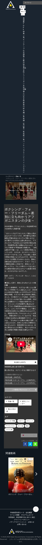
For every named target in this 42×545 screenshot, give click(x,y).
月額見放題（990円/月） (13, 377)
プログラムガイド (27, 515)
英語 (27, 426)
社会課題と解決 (24, 56)
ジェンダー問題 (10, 421)
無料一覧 (24, 136)
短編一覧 (24, 121)
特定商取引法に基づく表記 (25, 517)
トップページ (10, 176)
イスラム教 (9, 429)
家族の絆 (24, 105)
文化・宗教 (24, 87)
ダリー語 (20, 426)
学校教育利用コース (17, 512)
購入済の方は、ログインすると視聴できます (20, 370)
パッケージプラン (24, 148)
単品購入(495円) (20, 362)
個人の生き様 (24, 96)
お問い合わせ (21, 524)
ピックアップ (24, 44)
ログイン (23, 13)
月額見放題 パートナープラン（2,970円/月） (20, 383)
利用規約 (12, 517)
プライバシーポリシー (22, 519)
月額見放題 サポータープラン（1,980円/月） (20, 380)
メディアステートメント (18, 522)
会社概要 (29, 512)
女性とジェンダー (24, 76)
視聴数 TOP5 (24, 23)
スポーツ (21, 421)
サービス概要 (14, 515)
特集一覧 (24, 34)
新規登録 (22, 8)
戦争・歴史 (24, 66)
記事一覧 (24, 129)
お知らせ (31, 522)
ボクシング (29, 421)
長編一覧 (24, 113)
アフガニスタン (10, 426)
